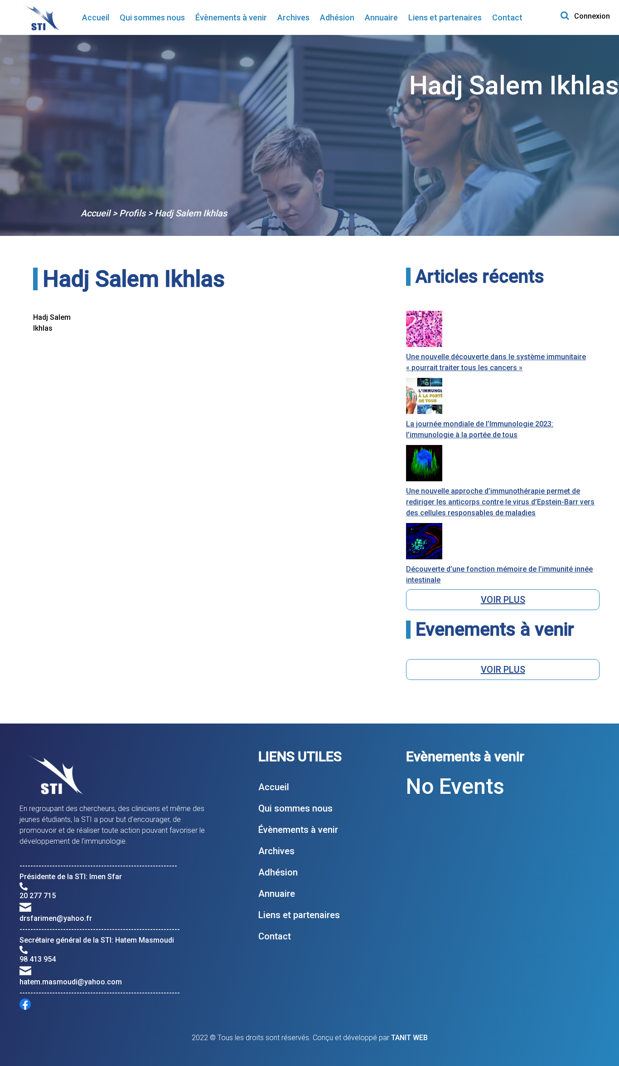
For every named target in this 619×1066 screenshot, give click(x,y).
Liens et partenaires (445, 17)
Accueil (95, 17)
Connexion (592, 16)
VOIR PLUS (503, 599)
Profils (132, 213)
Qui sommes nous (152, 17)
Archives (293, 17)
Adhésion (337, 17)
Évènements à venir (231, 17)
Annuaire (381, 17)
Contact (507, 17)
